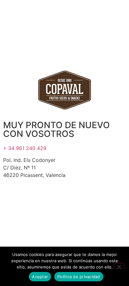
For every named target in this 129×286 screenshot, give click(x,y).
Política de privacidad (78, 276)
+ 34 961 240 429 (24, 148)
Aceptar (40, 276)
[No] (119, 266)
